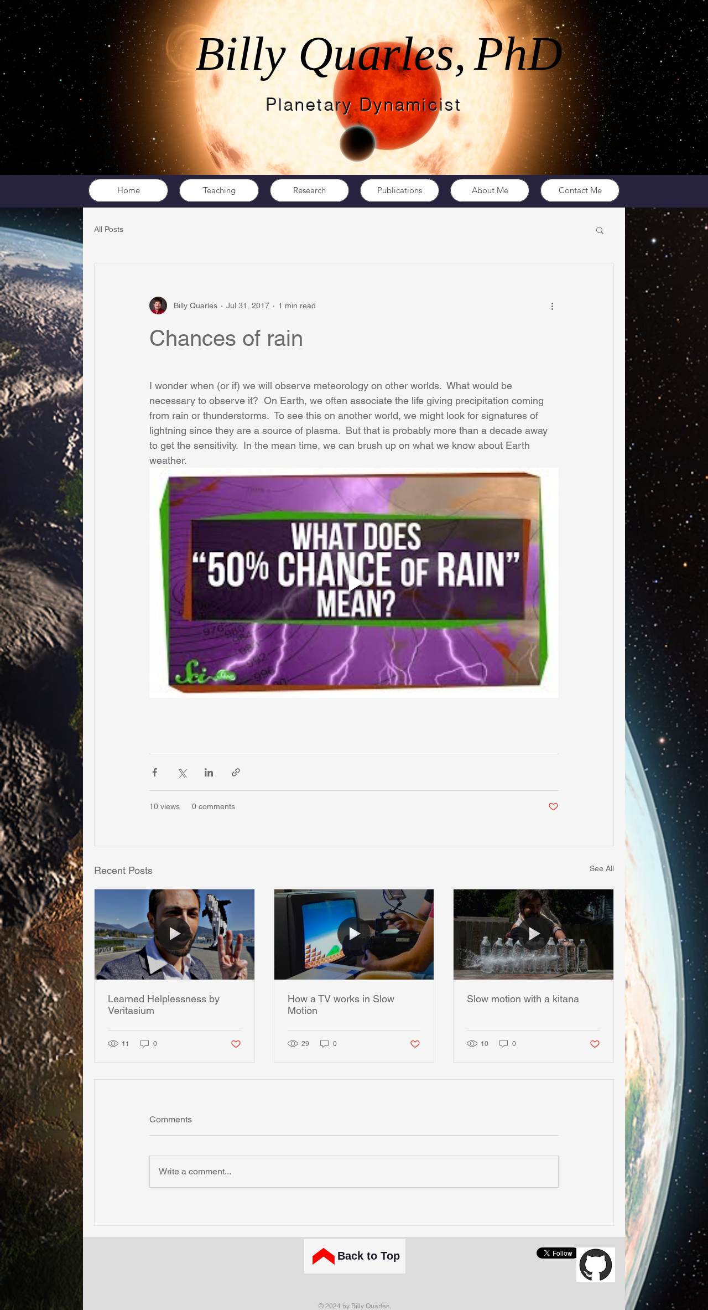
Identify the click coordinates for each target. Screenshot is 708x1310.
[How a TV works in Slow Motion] (354, 934)
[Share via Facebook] (154, 772)
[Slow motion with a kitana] (533, 934)
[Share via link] (236, 772)
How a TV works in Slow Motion (341, 1004)
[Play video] (354, 583)
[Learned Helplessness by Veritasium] (174, 934)
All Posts (108, 229)
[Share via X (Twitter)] (181, 772)
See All (602, 868)
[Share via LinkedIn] (209, 772)
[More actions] (552, 305)
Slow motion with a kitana (523, 998)
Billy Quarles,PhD (378, 53)
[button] (600, 229)
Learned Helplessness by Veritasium (164, 1004)
